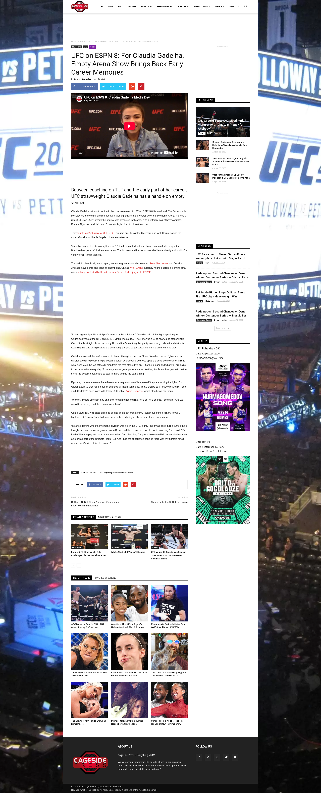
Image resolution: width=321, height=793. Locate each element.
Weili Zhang (136, 267)
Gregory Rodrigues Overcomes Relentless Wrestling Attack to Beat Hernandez (229, 145)
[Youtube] (235, 757)
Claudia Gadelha (88, 472)
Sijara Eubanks (134, 391)
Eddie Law (209, 301)
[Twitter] (226, 757)
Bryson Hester (220, 282)
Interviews (162, 6)
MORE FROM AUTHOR (109, 517)
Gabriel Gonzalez (82, 79)
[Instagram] (208, 757)
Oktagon (131, 6)
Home (74, 41)
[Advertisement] (160, 24)
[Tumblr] (217, 757)
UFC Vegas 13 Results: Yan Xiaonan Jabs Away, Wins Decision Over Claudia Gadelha (168, 555)
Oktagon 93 (203, 441)
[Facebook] (199, 757)
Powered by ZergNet (105, 578)
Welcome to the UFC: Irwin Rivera (169, 502)
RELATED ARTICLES (83, 517)
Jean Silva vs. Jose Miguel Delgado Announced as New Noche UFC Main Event (230, 161)
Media (218, 6)
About (233, 6)
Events (145, 6)
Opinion (181, 6)
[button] (246, 4)
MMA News (76, 47)
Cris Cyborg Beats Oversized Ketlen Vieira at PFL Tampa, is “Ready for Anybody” (222, 124)
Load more (221, 328)
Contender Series (204, 282)
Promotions (200, 6)
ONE (110, 6)
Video (92, 47)
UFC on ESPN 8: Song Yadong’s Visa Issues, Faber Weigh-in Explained (95, 504)
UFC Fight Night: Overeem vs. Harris (116, 472)
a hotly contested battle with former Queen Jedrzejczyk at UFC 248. (115, 272)
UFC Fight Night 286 (208, 348)
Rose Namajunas (159, 263)
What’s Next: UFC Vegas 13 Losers (128, 552)
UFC (102, 6)
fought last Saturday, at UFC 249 (95, 233)
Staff (209, 133)
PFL (119, 6)
